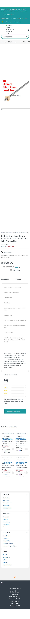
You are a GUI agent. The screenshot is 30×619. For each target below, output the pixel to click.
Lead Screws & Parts (23, 232)
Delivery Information (8, 503)
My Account (7, 21)
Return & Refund (7, 565)
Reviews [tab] (18, 279)
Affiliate (5, 560)
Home (2, 42)
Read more (26, 449)
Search (27, 37)
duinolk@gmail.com (9, 14)
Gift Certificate (6, 557)
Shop (26, 18)
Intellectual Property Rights (10, 546)
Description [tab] (5, 279)
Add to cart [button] (13, 449)
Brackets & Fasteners (21, 433)
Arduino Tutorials (7, 508)
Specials (5, 562)
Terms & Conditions (8, 543)
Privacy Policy (6, 541)
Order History (6, 522)
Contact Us (5, 538)
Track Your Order (17, 18)
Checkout (5, 519)
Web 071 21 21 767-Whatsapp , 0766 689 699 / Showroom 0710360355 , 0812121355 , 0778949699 (14, 10)
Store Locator (5, 18)
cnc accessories (19, 361)
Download (5, 527)
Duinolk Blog (6, 505)
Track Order (6, 555)
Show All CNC (4, 234)
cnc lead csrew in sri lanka (11, 363)
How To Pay (6, 500)
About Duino (6, 536)
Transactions (6, 524)
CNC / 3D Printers (12, 42)
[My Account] (24, 29)
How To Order (6, 498)
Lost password (17, 21)
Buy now (8, 452)
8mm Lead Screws (5, 232)
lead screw (16, 365)
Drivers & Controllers (8, 434)
